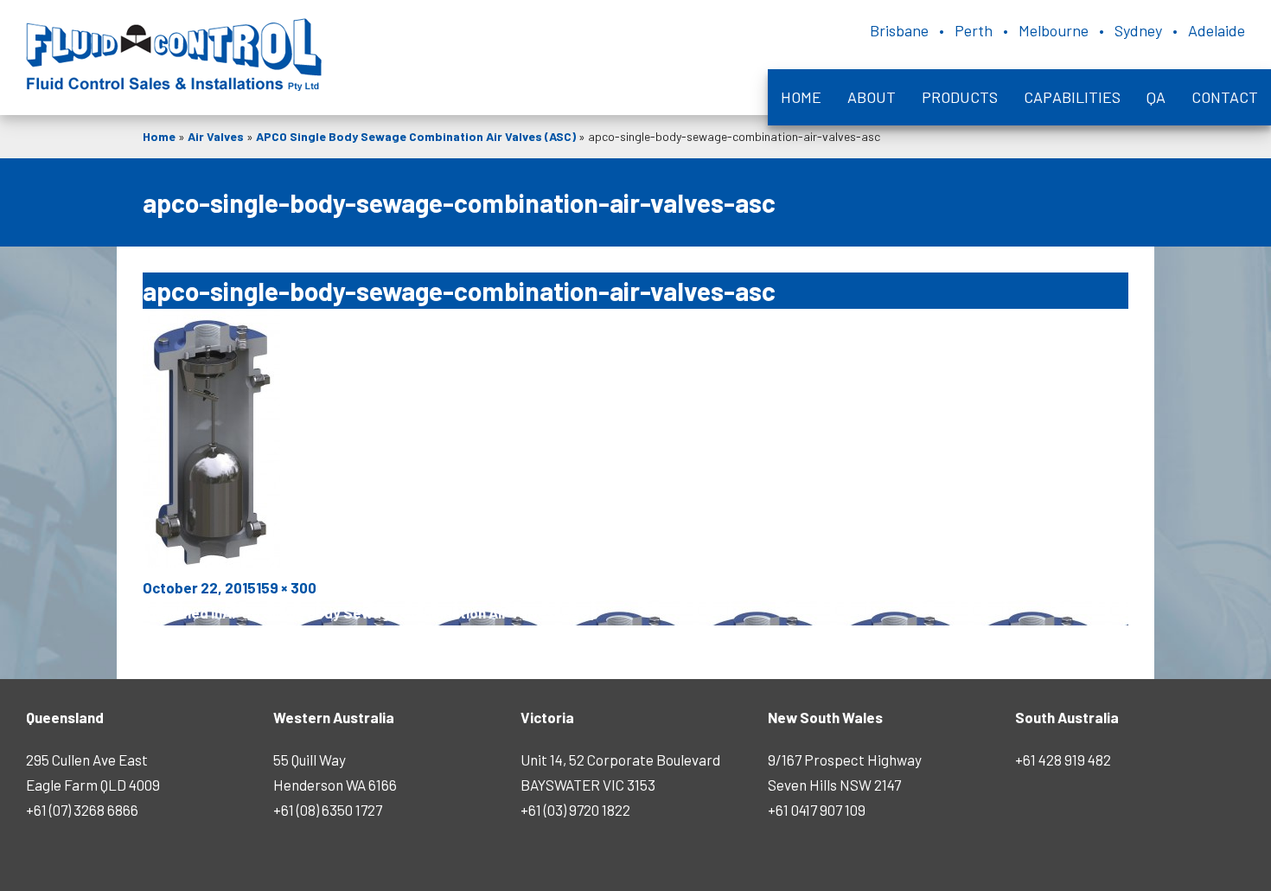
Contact (1224, 96)
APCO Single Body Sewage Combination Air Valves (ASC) (416, 136)
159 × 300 (286, 587)
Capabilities (1072, 96)
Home (801, 96)
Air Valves (216, 136)
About (871, 96)
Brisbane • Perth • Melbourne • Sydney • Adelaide (1057, 30)
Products (960, 96)
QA (1156, 96)
